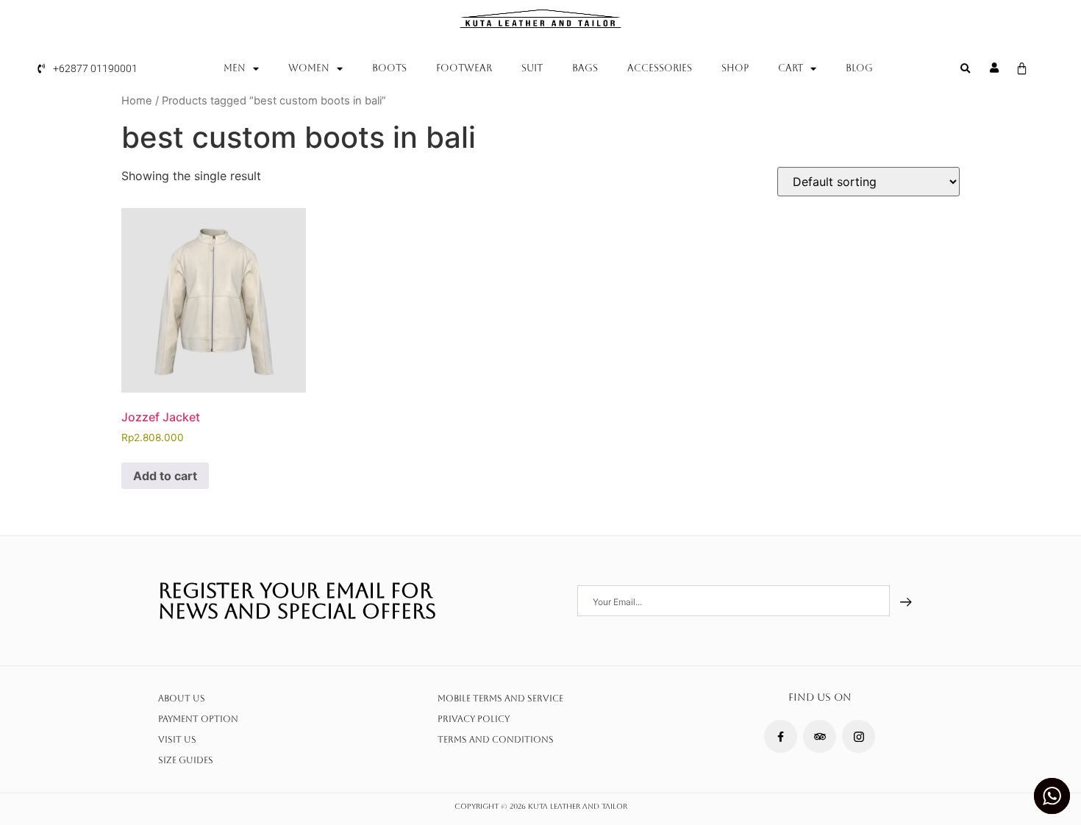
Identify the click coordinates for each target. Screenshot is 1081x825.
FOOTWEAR (464, 68)
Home (136, 100)
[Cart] (1022, 69)
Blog (859, 68)
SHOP (735, 68)
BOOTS (389, 68)
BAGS (585, 68)
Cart (790, 68)
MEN (235, 68)
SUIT (532, 68)
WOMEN (308, 68)
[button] (965, 69)
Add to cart (165, 475)
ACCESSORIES (659, 68)
